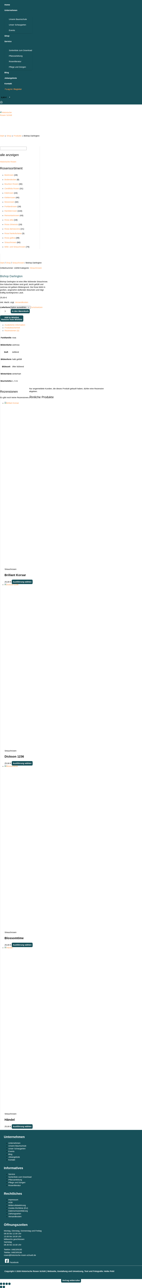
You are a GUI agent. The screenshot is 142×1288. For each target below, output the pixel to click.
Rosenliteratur (14, 1185)
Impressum (13, 1200)
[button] (18, 10)
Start (2, 263)
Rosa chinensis (11, 224)
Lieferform (5, 307)
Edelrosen (8, 193)
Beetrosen (9, 175)
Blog (10, 1154)
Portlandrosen (10, 206)
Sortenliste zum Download (20, 1177)
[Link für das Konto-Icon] (1, 102)
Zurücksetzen (36, 307)
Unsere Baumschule (17, 1146)
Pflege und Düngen (16, 1182)
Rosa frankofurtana (12, 233)
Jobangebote (14, 1157)
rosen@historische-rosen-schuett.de (20, 1255)
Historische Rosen (8, 162)
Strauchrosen (10, 242)
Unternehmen (14, 1143)
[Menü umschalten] (18, 14)
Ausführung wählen (22, 582)
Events (11, 1151)
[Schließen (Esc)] (9, 1284)
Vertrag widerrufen (71, 1280)
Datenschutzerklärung (18, 1211)
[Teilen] (7, 1284)
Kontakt (11, 1160)
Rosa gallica (9, 238)
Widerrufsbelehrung (17, 1205)
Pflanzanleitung (15, 1180)
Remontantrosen (11, 215)
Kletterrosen (9, 197)
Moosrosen (9, 202)
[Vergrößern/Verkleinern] (1, 1284)
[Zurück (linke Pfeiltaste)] (1, 1287)
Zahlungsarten (14, 1214)
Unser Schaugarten (17, 1149)
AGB (10, 1202)
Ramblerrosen (10, 211)
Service (11, 1174)
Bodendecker (10, 179)
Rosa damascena (12, 229)
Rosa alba (8, 220)
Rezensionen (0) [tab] (12, 330)
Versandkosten (21, 302)
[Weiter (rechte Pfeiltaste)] (4, 1287)
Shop (8, 263)
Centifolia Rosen (11, 188)
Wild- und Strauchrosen (14, 247)
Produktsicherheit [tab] (12, 328)
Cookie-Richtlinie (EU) (18, 1208)
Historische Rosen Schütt (31, 118)
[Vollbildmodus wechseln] (4, 1284)
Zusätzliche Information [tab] (15, 325)
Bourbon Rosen (11, 184)
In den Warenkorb (20, 311)
